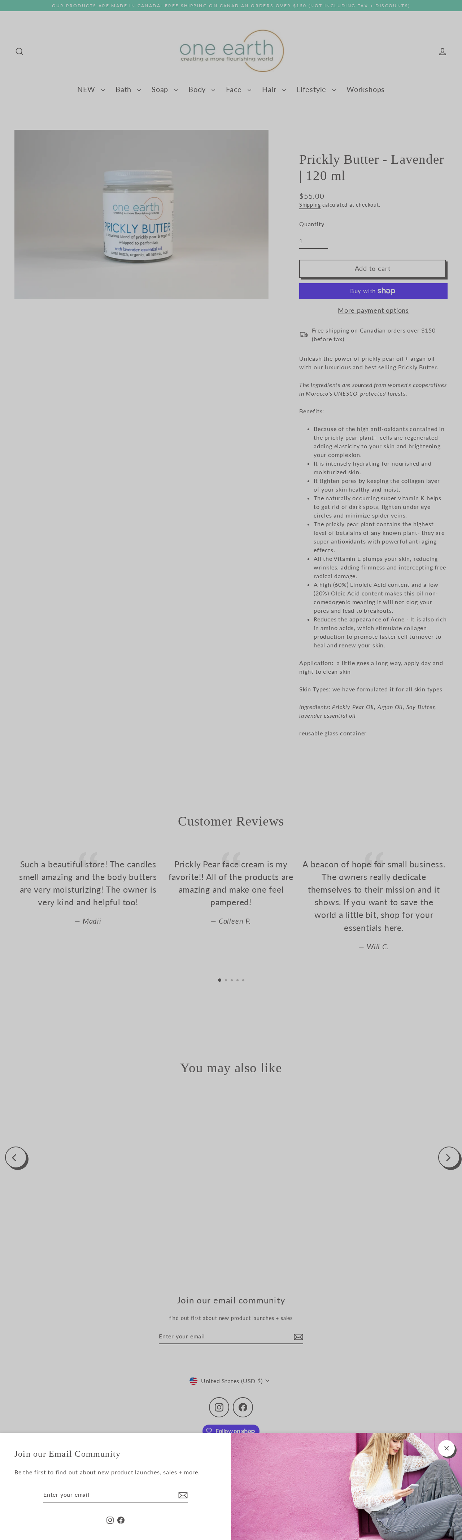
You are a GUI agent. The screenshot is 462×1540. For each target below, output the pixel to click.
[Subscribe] (182, 1494)
